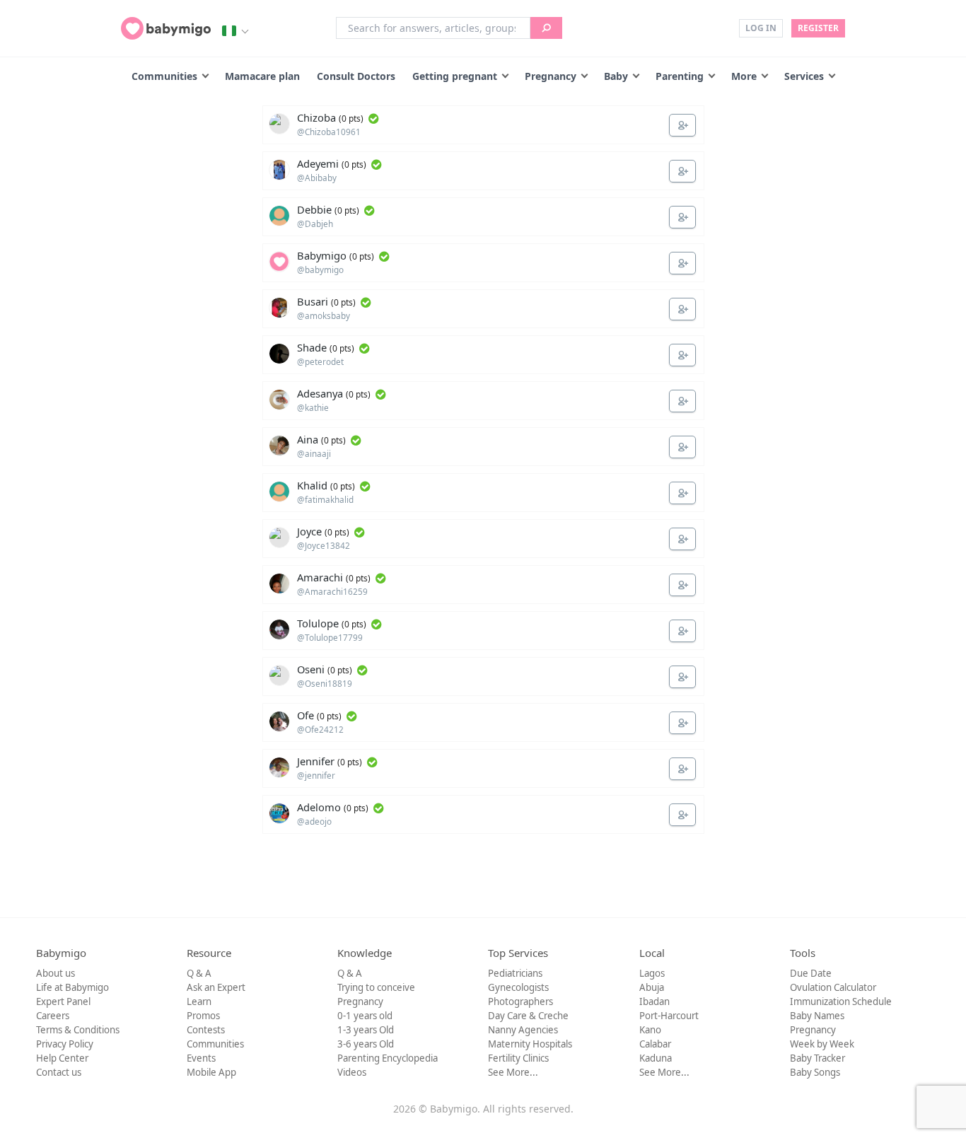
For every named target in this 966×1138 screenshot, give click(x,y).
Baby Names (817, 1015)
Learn (199, 1001)
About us (55, 973)
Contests (206, 1029)
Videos (351, 1072)
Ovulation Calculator (833, 987)
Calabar (655, 1044)
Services (804, 76)
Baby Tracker (817, 1058)
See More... (513, 1072)
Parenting (680, 76)
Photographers (520, 1001)
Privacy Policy (64, 1044)
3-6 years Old (365, 1044)
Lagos (652, 973)
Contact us (58, 1072)
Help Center (62, 1058)
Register (818, 28)
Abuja (651, 987)
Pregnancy (550, 76)
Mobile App (211, 1072)
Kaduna (655, 1058)
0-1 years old (364, 1015)
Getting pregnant (454, 76)
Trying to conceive (376, 987)
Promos (203, 1015)
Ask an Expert (216, 987)
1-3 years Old (365, 1029)
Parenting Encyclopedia (387, 1058)
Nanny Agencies (523, 1029)
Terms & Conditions (78, 1029)
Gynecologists (518, 987)
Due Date (811, 973)
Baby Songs (815, 1072)
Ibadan (654, 1001)
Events (201, 1058)
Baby (616, 76)
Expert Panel (63, 1001)
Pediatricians (515, 973)
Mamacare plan (262, 76)
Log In (760, 28)
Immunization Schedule (841, 1001)
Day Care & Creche (528, 1015)
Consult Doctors (356, 76)
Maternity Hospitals (530, 1044)
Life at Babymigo (72, 987)
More (744, 76)
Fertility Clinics (518, 1058)
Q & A (199, 973)
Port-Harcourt (669, 1015)
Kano (650, 1029)
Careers (52, 1015)
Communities (164, 76)
